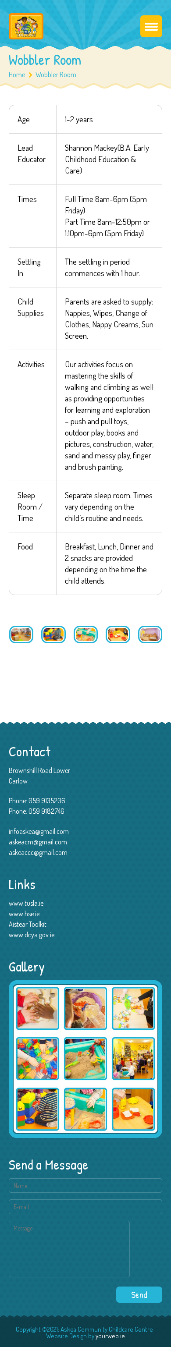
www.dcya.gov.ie (31, 934)
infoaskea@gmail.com (39, 831)
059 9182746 (46, 811)
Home (17, 74)
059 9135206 (46, 800)
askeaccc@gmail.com (38, 852)
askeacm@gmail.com (38, 841)
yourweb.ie (110, 1336)
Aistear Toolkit (27, 924)
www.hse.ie (24, 913)
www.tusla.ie (26, 903)
